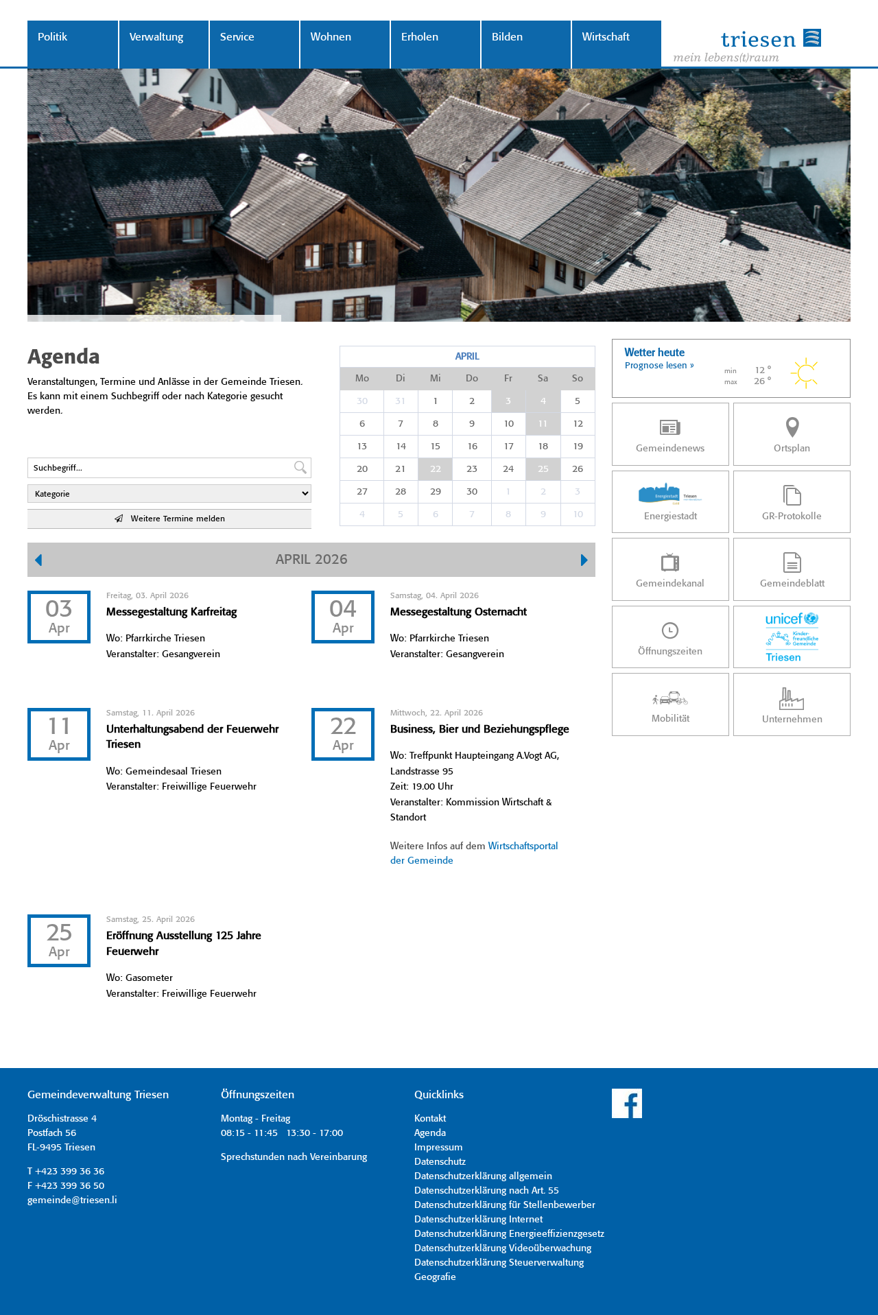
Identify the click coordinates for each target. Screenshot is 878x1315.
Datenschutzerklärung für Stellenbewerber (504, 1205)
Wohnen (331, 37)
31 (400, 401)
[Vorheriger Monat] (38, 561)
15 (435, 446)
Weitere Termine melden (174, 518)
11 (543, 424)
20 (362, 469)
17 (508, 446)
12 (578, 424)
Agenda (430, 1133)
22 (435, 469)
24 (508, 469)
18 (543, 446)
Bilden (507, 37)
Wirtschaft (606, 37)
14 (401, 446)
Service (237, 37)
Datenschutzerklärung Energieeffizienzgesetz (509, 1234)
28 (400, 492)
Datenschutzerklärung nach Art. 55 (486, 1191)
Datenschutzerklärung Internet (478, 1219)
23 (471, 469)
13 (362, 446)
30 (362, 401)
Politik (52, 37)
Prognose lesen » (659, 366)
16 (472, 446)
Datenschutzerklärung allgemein (483, 1176)
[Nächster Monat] (585, 561)
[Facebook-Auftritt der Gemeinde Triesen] (627, 1116)
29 (435, 492)
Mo (362, 378)
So (577, 378)
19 (578, 446)
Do (472, 378)
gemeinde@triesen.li (72, 1200)
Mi (435, 378)
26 (577, 469)
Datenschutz (440, 1162)
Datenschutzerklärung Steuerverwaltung (499, 1263)
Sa (543, 378)
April (467, 357)
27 (362, 492)
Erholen (419, 37)
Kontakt (430, 1119)
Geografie (435, 1277)
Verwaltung (156, 37)
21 (400, 469)
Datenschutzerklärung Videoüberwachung (502, 1248)
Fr (508, 378)
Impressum (438, 1147)
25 (543, 469)
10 (508, 424)
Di (400, 378)
